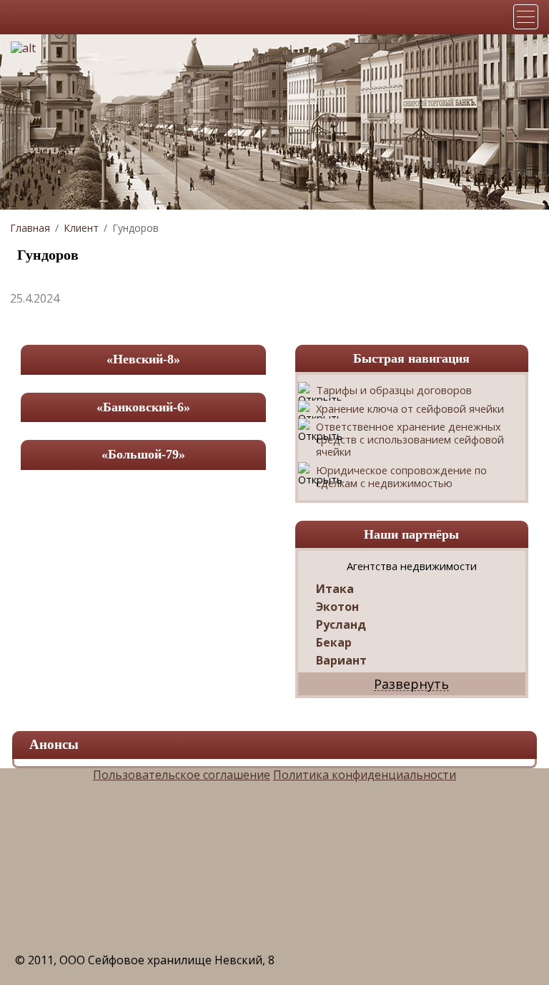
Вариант (341, 660)
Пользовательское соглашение (181, 775)
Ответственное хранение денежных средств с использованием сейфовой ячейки (410, 440)
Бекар (334, 643)
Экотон (337, 607)
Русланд (341, 625)
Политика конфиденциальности (364, 775)
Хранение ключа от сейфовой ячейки (410, 409)
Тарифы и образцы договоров (394, 390)
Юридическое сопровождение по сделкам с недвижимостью (401, 476)
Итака (335, 589)
